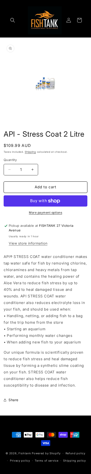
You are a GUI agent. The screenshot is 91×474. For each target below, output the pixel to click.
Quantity (10, 160)
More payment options (45, 212)
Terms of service (46, 460)
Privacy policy (20, 460)
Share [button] (13, 400)
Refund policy (75, 453)
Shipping (30, 151)
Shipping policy (74, 460)
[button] (12, 20)
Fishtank (24, 453)
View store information (28, 243)
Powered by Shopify (46, 453)
